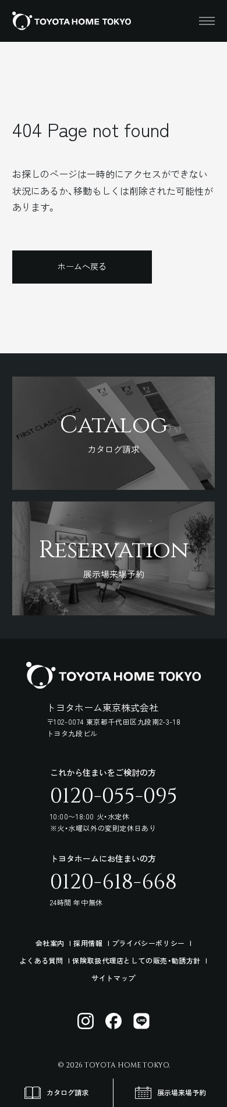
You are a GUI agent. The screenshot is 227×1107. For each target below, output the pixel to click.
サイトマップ (113, 978)
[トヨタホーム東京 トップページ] (71, 21)
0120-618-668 (113, 882)
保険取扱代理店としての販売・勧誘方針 (136, 960)
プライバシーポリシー (148, 943)
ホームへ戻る (82, 266)
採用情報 (87, 943)
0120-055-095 (114, 796)
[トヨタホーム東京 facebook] (113, 1021)
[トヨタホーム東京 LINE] (141, 1021)
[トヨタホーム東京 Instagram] (85, 1021)
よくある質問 (41, 960)
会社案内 (50, 943)
